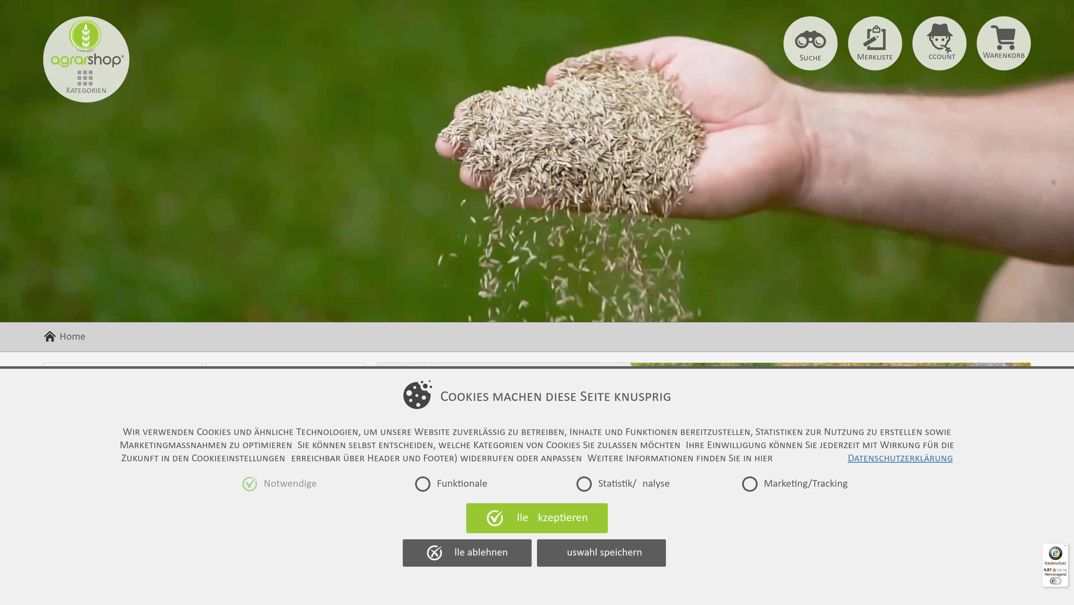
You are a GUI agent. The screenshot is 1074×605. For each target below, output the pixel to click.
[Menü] (1065, 546)
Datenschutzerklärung (900, 458)
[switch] (1055, 581)
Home (73, 337)
